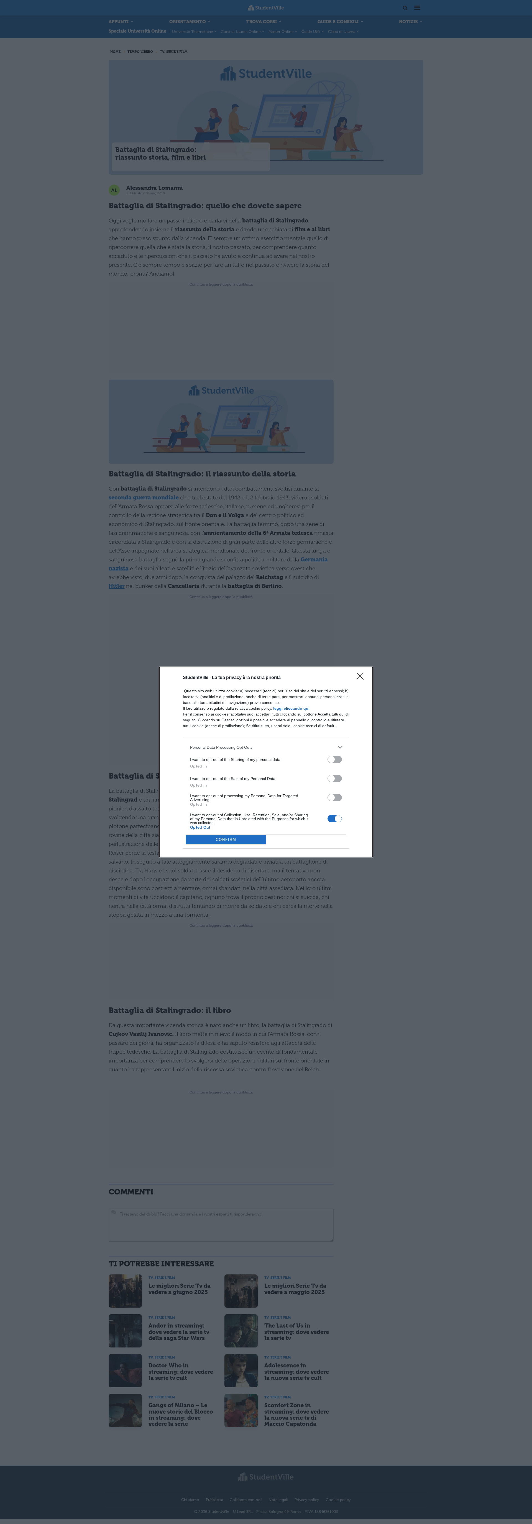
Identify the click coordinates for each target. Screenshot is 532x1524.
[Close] (362, 678)
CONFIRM (226, 840)
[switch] (335, 759)
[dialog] (266, 762)
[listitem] (266, 747)
